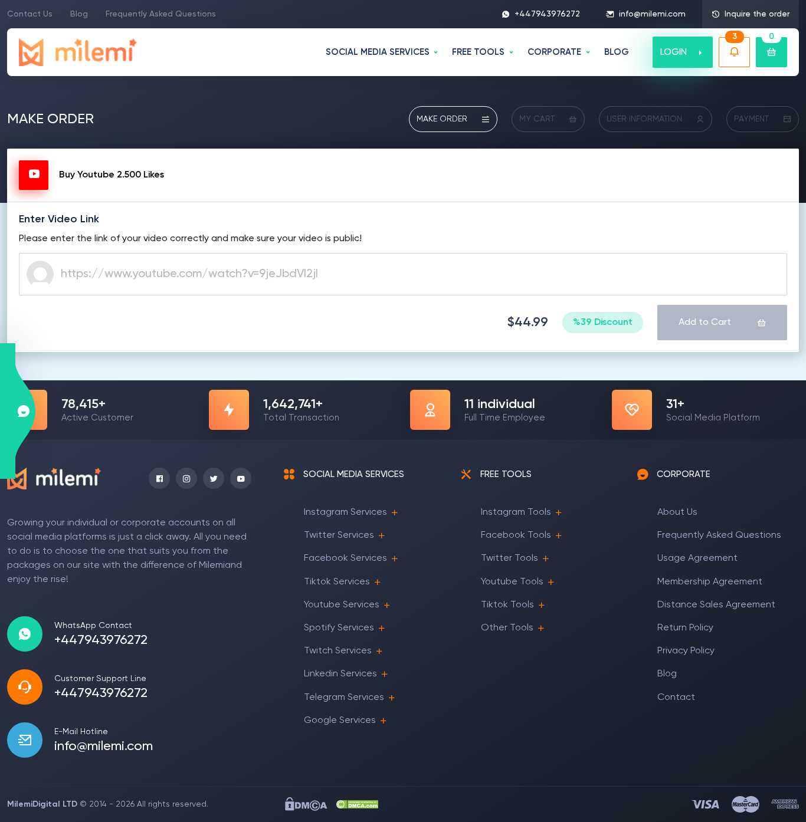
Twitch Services (338, 651)
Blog (79, 14)
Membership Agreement (709, 582)
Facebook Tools (516, 535)
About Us (677, 512)
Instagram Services (345, 512)
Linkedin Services (340, 674)
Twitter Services (339, 535)
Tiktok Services (337, 582)
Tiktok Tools (507, 605)
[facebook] (159, 478)
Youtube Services (341, 605)
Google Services (340, 720)
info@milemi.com (652, 14)
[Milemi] (78, 51)
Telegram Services (344, 697)
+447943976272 (547, 14)
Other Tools (507, 628)
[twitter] (213, 478)
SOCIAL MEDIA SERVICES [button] (378, 52)
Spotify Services (339, 628)
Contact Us (30, 14)
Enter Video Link (59, 219)
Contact (676, 697)
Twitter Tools (509, 558)
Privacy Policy (686, 651)
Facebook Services (345, 558)
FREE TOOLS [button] (478, 52)
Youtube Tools (512, 582)
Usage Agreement (697, 558)
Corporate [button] (554, 52)
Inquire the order (757, 14)
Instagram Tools (516, 512)
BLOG (616, 52)
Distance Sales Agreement (716, 605)
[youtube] (240, 478)
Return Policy (685, 628)
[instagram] (186, 478)
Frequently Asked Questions (161, 14)
